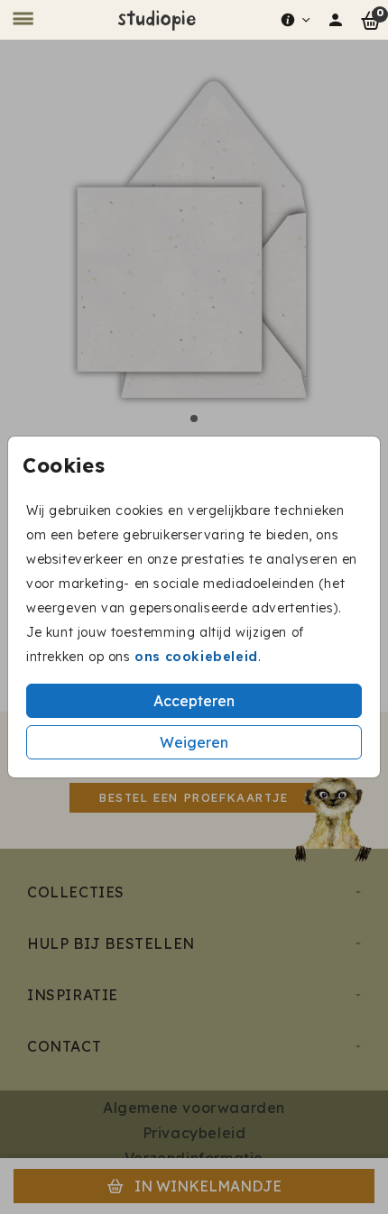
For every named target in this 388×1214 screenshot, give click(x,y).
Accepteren (194, 701)
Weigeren (194, 742)
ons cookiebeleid (196, 656)
